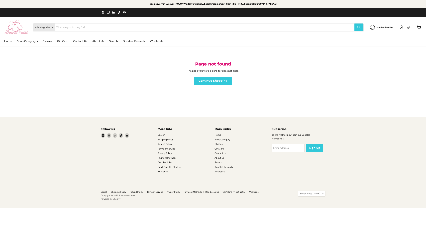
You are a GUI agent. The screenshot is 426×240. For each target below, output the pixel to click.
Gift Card (62, 41)
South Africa (310, 193)
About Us (98, 41)
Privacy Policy (165, 153)
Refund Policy (165, 144)
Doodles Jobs (165, 162)
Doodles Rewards (134, 41)
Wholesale (156, 41)
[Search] (358, 27)
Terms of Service (166, 148)
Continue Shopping (213, 80)
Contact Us (80, 41)
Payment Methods (167, 157)
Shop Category (26, 41)
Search (113, 41)
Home (8, 41)
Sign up (314, 148)
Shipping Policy (165, 139)
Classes (47, 41)
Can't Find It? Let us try (169, 167)
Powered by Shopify (110, 199)
